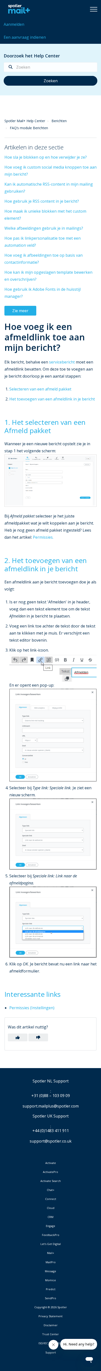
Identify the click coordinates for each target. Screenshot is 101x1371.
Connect (50, 1199)
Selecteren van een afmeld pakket (40, 389)
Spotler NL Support (51, 1081)
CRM (50, 1217)
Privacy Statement (50, 1316)
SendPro (50, 1298)
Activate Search (50, 1181)
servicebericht (62, 362)
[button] (93, 9)
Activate (50, 1163)
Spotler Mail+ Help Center (24, 120)
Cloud (50, 1208)
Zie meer (20, 310)
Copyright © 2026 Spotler (50, 1307)
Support (50, 1352)
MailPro (51, 1262)
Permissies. (43, 537)
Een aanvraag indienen (25, 37)
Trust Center (50, 1334)
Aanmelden (14, 24)
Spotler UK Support (51, 1116)
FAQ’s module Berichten (29, 128)
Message (50, 1271)
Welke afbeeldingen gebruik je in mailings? (43, 228)
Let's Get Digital (50, 1244)
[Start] (18, 9)
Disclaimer (51, 1325)
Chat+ (50, 1190)
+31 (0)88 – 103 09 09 (50, 1096)
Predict (50, 1289)
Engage (50, 1226)
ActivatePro (50, 1172)
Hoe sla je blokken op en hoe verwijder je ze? (45, 157)
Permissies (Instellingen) (31, 1007)
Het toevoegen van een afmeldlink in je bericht (52, 399)
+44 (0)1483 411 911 (50, 1131)
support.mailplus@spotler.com (51, 1106)
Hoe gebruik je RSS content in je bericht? (41, 201)
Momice (50, 1280)
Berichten (59, 120)
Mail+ (50, 1253)
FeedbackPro (50, 1235)
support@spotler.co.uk (51, 1141)
